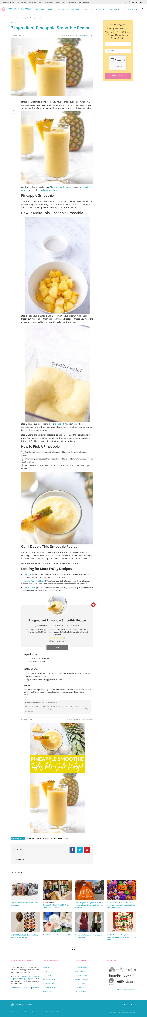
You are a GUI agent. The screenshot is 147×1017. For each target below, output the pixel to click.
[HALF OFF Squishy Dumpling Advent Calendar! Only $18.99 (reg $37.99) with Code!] (121, 922)
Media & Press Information (126, 990)
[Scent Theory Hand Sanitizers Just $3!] (57, 922)
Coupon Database (83, 2)
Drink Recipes (31, 838)
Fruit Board (28, 574)
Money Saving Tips (26, 979)
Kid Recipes (46, 838)
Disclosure (39, 1012)
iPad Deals (46, 967)
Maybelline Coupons (82, 967)
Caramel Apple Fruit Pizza (34, 581)
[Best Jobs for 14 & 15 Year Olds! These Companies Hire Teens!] (57, 890)
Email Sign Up (29, 1012)
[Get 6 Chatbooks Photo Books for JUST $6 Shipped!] (25, 890)
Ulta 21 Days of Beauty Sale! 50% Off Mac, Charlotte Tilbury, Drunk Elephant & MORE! (89, 905)
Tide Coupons (80, 971)
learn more (85, 35)
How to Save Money (49, 902)
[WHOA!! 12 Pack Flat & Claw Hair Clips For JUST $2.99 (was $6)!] (25, 922)
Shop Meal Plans (21, 2)
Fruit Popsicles (30, 587)
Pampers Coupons (81, 979)
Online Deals (27, 976)
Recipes (67, 838)
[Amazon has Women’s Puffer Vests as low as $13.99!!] (89, 922)
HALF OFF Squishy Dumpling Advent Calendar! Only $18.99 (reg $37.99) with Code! (121, 937)
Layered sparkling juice (62, 187)
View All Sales (47, 992)
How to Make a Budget (35, 2)
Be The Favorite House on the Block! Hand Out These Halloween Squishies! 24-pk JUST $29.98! (121, 905)
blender (58, 424)
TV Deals (46, 971)
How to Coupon (48, 2)
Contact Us (27, 988)
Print (57, 647)
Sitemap (59, 1012)
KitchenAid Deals (49, 983)
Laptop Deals (47, 975)
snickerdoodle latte (48, 190)
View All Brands (80, 992)
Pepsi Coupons (80, 987)
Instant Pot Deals (49, 979)
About (12, 1012)
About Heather (16, 988)
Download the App (8, 2)
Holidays (18, 18)
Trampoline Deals (49, 987)
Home (12, 18)
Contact (19, 1012)
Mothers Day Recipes (57, 838)
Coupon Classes (60, 2)
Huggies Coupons (81, 975)
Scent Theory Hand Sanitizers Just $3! (56, 935)
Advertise (35, 988)
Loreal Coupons (80, 983)
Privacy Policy (50, 1012)
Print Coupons (72, 2)
